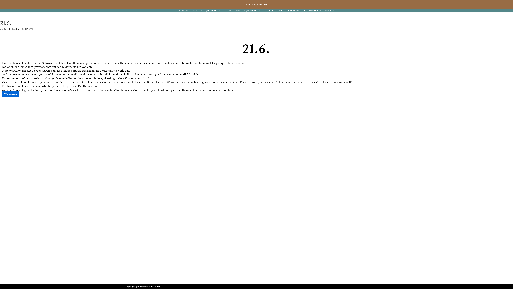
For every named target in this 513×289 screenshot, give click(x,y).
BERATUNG (294, 10)
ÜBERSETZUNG (276, 10)
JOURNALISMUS (215, 10)
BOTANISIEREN (312, 10)
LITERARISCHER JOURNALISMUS (246, 10)
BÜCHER (198, 10)
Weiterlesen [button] (10, 94)
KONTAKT (330, 10)
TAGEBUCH (183, 10)
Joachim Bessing (11, 29)
